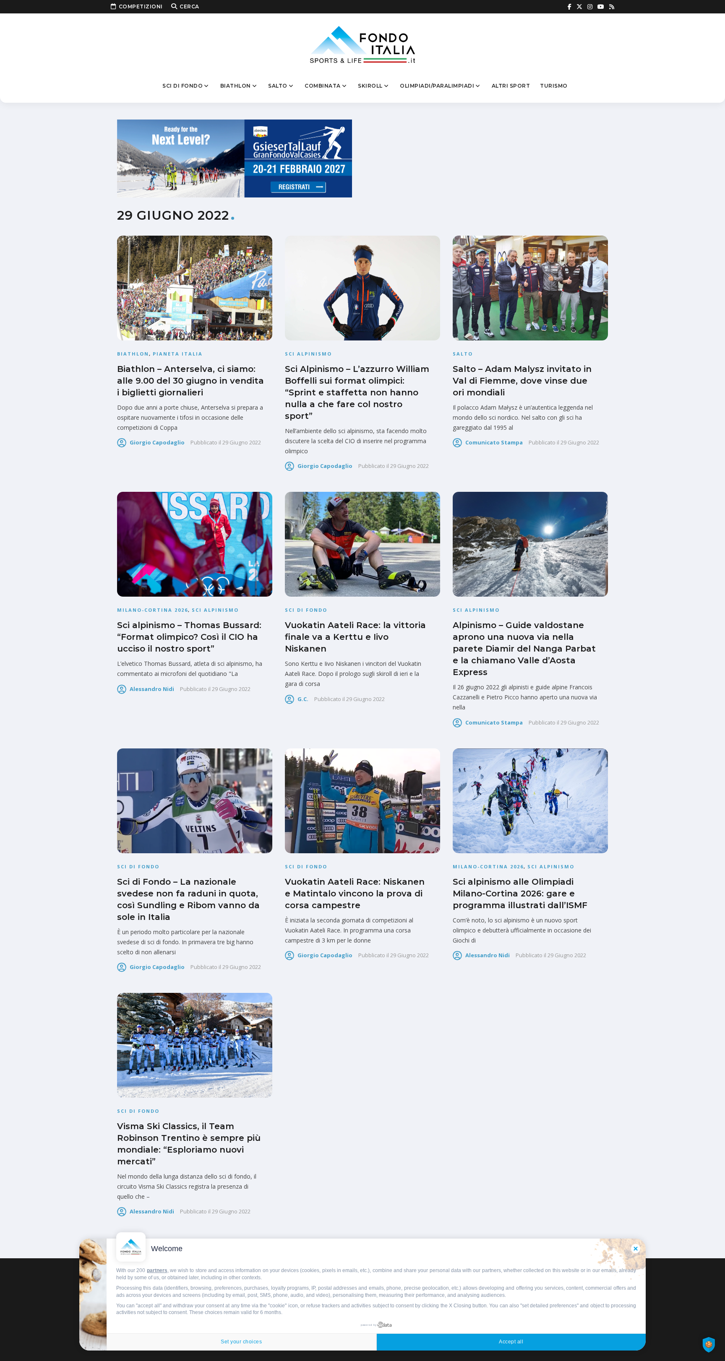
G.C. (302, 699)
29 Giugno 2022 (241, 442)
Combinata (323, 86)
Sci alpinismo (308, 354)
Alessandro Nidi (152, 689)
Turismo (554, 86)
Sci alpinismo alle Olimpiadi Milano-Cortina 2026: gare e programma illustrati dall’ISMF (520, 893)
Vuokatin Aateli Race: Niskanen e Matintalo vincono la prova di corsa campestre (355, 893)
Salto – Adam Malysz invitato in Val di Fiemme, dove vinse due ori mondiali (522, 380)
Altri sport (511, 86)
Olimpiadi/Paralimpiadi (437, 86)
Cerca (189, 6)
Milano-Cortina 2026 (152, 610)
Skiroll (370, 86)
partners (157, 1270)
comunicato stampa (494, 442)
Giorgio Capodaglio (157, 442)
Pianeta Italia (178, 354)
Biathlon (235, 86)
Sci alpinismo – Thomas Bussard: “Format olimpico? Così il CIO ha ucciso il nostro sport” (189, 637)
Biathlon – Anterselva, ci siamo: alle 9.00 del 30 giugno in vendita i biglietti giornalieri (190, 380)
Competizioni (141, 6)
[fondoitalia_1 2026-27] (234, 158)
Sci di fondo (182, 86)
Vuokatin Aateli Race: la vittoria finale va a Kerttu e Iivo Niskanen (355, 637)
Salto (277, 86)
